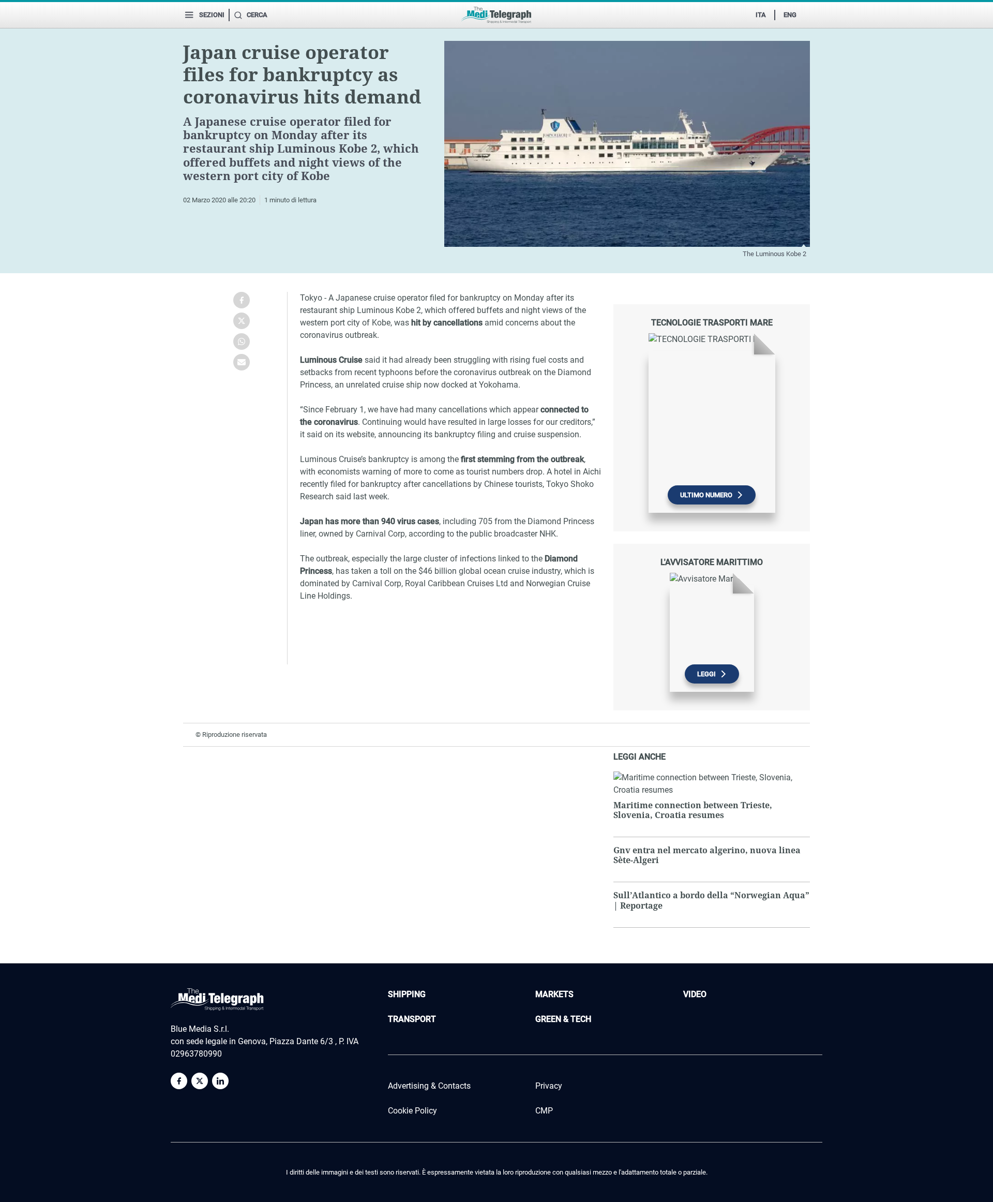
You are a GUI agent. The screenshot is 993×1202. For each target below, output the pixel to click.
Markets (554, 994)
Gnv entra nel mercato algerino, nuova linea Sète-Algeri (707, 855)
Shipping (407, 994)
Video (694, 994)
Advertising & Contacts (429, 1086)
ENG (790, 15)
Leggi (706, 674)
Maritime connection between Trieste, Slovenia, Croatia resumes (692, 810)
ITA (761, 15)
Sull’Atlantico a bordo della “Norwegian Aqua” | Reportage (711, 900)
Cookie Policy (412, 1111)
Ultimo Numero (706, 495)
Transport (412, 1019)
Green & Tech (563, 1019)
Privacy (548, 1086)
